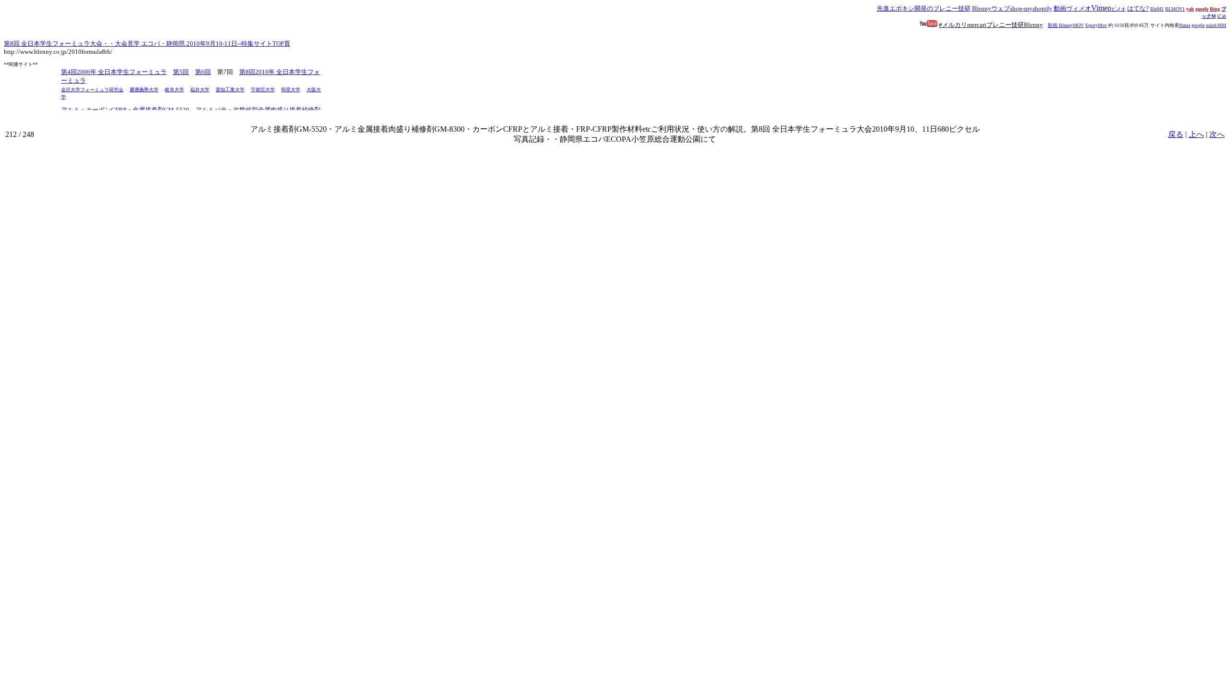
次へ (1217, 134)
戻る (1175, 134)
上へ (1196, 134)
